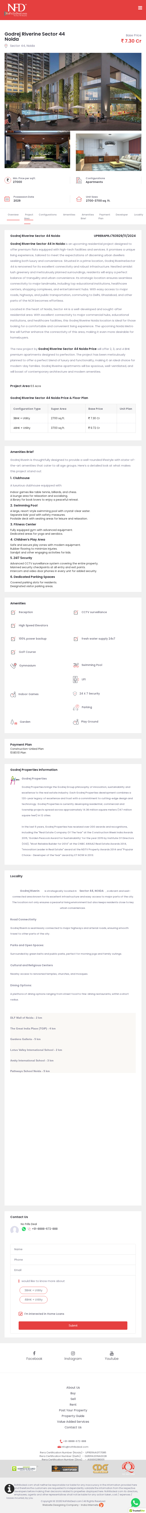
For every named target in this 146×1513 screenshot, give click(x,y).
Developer (122, 214)
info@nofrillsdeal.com (74, 1447)
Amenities (69, 214)
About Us (73, 1387)
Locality (138, 214)
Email (17, 1270)
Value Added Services (73, 1421)
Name (18, 1249)
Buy (73, 1393)
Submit (73, 1325)
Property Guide (73, 1416)
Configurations (48, 214)
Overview (13, 214)
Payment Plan (104, 216)
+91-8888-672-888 (45, 1229)
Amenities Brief (87, 216)
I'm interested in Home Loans (44, 1314)
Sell (73, 1399)
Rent (73, 1404)
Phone (18, 1260)
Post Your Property (73, 1410)
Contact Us (73, 1427)
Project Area (28, 216)
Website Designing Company (60, 1505)
